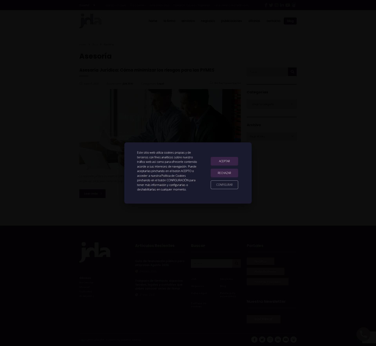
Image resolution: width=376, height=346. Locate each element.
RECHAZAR (224, 173)
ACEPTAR (224, 161)
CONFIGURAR (224, 185)
